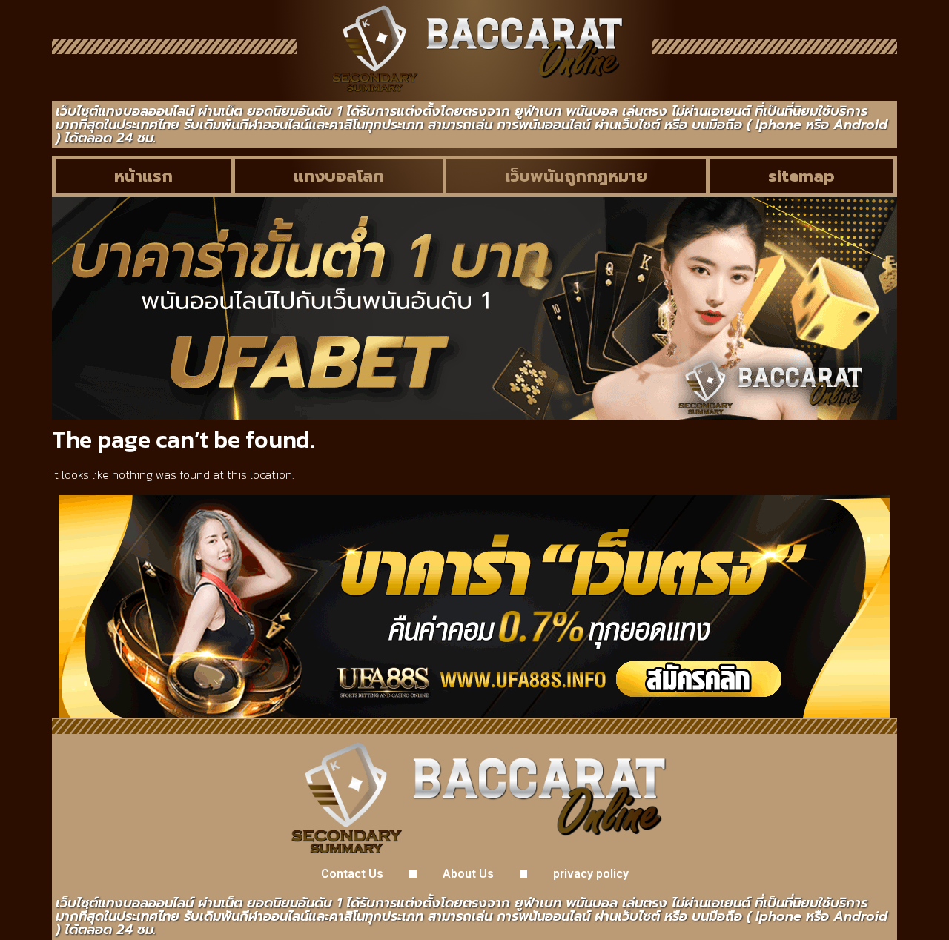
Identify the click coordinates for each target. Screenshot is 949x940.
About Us (468, 874)
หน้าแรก (143, 176)
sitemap (801, 176)
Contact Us (352, 874)
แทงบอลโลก (339, 176)
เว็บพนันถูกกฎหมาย (576, 176)
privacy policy (591, 874)
